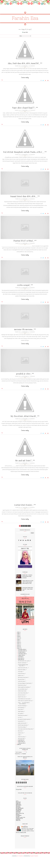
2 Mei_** (19, 734)
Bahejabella (18, 811)
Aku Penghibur (19, 809)
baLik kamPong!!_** (21, 707)
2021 (18, 632)
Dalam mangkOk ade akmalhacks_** (24, 687)
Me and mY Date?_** (25, 460)
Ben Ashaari (18, 802)
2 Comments (32, 331)
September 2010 (22, 653)
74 (26, 525)
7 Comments (32, 463)
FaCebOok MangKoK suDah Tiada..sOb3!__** (25, 152)
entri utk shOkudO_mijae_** (23, 689)
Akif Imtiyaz (18, 807)
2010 (18, 648)
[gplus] (23, 540)
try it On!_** (20, 717)
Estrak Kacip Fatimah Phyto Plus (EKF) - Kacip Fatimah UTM (27, 589)
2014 (18, 642)
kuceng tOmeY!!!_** (21, 721)
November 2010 (21, 650)
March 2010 (20, 741)
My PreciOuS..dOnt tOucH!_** (25, 416)
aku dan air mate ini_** (22, 694)
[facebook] (18, 540)
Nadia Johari (18, 804)
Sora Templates (20, 855)
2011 (18, 646)
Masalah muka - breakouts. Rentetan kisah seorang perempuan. (27, 576)
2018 (18, 636)
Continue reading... (25, 77)
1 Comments (32, 376)
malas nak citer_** (21, 732)
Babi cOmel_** (20, 730)
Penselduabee (18, 815)
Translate (24, 753)
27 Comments (32, 110)
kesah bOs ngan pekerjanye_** (23, 725)
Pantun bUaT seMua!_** (25, 240)
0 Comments (32, 243)
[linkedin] (25, 540)
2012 (18, 645)
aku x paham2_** (21, 713)
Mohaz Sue (18, 820)
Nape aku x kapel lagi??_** (25, 107)
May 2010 (20, 659)
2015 (18, 640)
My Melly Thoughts (20, 808)
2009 (18, 744)
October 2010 (21, 652)
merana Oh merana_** (25, 329)
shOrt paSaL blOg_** (22, 738)
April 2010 (20, 740)
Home (17, 801)
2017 (18, 638)
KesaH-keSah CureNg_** (22, 685)
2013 (18, 643)
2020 (18, 633)
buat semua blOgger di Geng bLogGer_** (25, 683)
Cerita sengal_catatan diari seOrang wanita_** (26, 728)
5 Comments (32, 198)
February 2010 (21, 743)
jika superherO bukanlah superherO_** (25, 719)
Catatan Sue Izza (19, 818)
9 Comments (32, 418)
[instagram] (28, 540)
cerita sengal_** (25, 285)
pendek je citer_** (25, 373)
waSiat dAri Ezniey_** (25, 504)
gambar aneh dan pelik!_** (22, 723)
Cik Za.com (18, 812)
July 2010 (20, 656)
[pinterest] (30, 540)
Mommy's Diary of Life (20, 817)
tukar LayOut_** (21, 709)
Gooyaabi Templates (34, 855)
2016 (18, 639)
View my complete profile (21, 832)
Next (29, 525)
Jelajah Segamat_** (21, 711)
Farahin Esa (25, 826)
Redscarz (18, 814)
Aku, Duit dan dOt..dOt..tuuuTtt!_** (25, 63)
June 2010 (20, 658)
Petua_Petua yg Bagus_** (22, 727)
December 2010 (21, 649)
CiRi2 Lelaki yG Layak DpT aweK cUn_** (25, 700)
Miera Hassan (18, 805)
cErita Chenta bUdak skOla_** (23, 692)
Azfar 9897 (18, 819)
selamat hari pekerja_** (22, 736)
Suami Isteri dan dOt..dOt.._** (25, 196)
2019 (18, 635)
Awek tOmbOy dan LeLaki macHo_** (24, 698)
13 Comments (32, 65)
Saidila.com (18, 803)
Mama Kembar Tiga (20, 813)
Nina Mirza (18, 806)
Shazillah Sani (18, 810)
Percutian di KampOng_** (22, 705)
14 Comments (32, 154)
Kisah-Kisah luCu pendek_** (23, 715)
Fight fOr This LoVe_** (22, 696)
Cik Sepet (18, 816)
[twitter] (20, 540)
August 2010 (21, 655)
